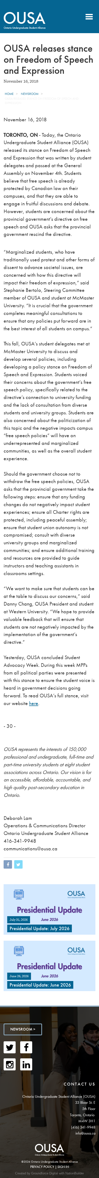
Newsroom (29, 94)
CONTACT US (79, 1084)
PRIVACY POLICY (42, 1167)
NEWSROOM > (22, 1029)
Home (9, 94)
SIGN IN (63, 1167)
